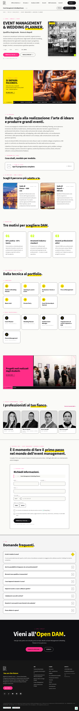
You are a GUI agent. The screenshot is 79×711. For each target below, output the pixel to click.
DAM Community (52, 3)
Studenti (51, 680)
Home (4, 12)
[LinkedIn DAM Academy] (20, 693)
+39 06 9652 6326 (68, 669)
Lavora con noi (52, 688)
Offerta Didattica (15, 3)
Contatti (60, 3)
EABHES (51, 673)
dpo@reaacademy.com (44, 705)
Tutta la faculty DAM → (70, 406)
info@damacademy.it (69, 671)
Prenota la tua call (69, 8)
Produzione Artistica (53, 678)
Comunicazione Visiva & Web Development (39, 675)
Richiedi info (10, 92)
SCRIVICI (48, 649)
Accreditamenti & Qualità (54, 675)
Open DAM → (8, 688)
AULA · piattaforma (53, 671)
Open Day (59, 8)
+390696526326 (69, 703)
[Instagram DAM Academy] (4, 693)
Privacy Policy (47, 510)
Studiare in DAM (35, 3)
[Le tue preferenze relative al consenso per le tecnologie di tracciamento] (76, 708)
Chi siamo (25, 3)
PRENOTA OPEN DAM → (34, 649)
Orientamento (52, 686)
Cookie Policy (16, 707)
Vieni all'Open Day (28, 54)
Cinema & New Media (38, 669)
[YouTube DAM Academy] (12, 693)
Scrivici (71, 3)
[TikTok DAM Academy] (8, 693)
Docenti (44, 3)
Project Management (13, 12)
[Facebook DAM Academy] (16, 693)
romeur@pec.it (33, 705)
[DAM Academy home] (4, 3)
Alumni (50, 682)
